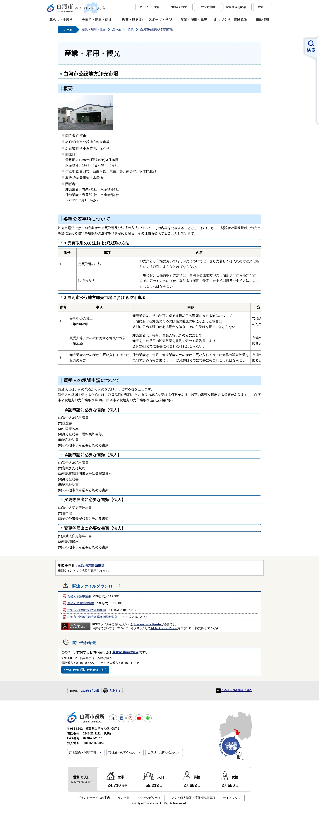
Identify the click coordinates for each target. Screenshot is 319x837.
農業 (131, 29)
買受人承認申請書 (79, 596)
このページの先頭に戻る (236, 690)
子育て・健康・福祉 (97, 19)
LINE (148, 718)
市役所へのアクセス (121, 752)
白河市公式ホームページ (76, 8)
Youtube (139, 718)
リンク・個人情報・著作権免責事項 (191, 797)
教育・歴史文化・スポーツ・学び (147, 19)
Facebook (122, 718)
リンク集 (123, 797)
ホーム (68, 29)
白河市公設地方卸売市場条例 (86, 610)
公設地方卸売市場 (91, 565)
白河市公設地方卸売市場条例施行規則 (92, 616)
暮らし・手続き (61, 19)
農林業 (116, 29)
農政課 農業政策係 (125, 652)
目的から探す (178, 6)
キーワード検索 (149, 6)
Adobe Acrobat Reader (147, 624)
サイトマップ (232, 797)
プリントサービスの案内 (94, 797)
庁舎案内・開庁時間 (82, 752)
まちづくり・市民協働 (230, 19)
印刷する (115, 690)
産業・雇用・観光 (194, 19)
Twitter (113, 718)
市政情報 (262, 19)
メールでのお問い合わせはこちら (85, 669)
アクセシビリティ (149, 797)
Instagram (130, 718)
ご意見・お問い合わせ (162, 752)
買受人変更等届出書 (80, 603)
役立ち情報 (208, 6)
